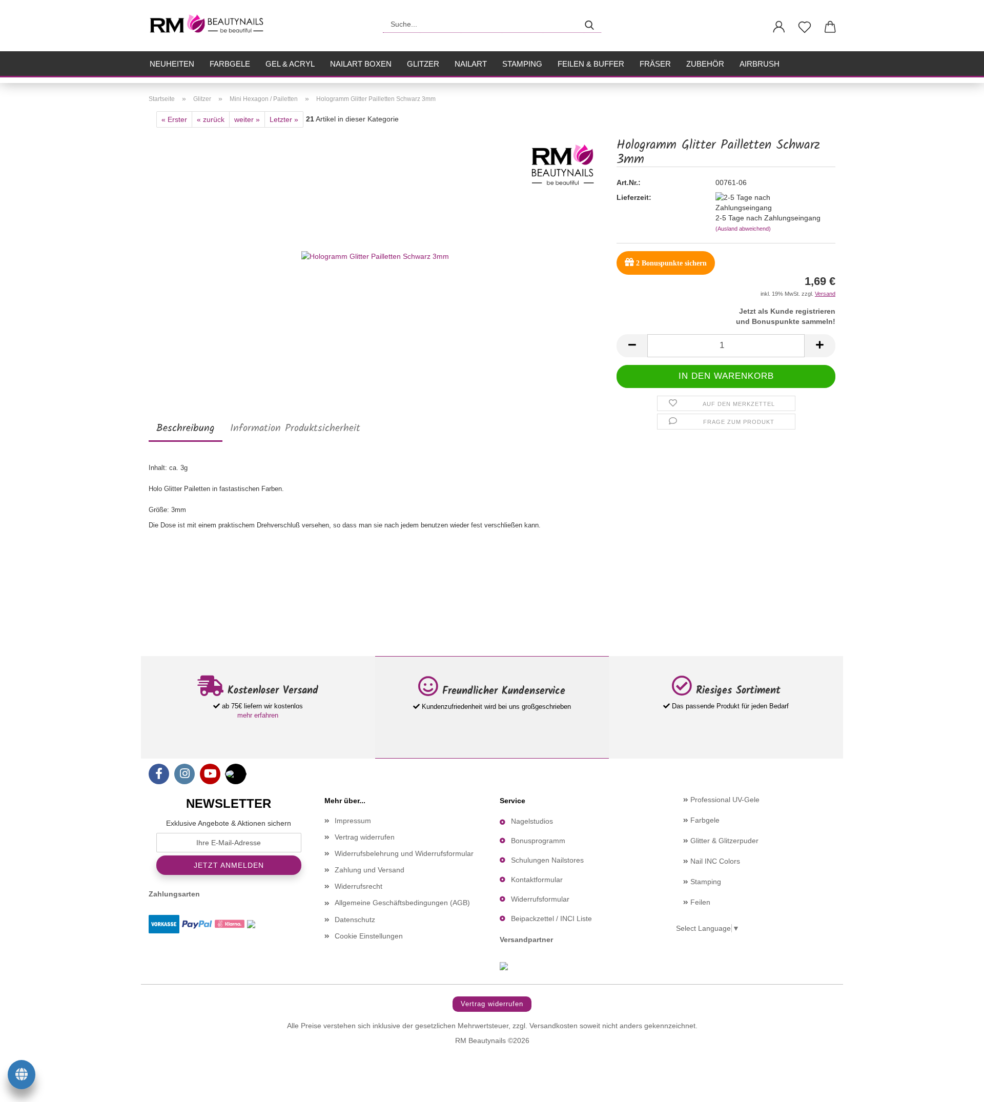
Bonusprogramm (538, 840)
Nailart (471, 63)
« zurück (210, 119)
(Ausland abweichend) (743, 229)
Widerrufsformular (540, 899)
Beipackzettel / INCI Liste (551, 918)
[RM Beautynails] (211, 25)
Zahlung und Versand (369, 870)
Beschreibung (185, 428)
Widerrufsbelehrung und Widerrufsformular (404, 853)
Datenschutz (355, 919)
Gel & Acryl (290, 63)
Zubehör (705, 63)
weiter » (247, 119)
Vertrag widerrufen (365, 837)
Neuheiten (172, 63)
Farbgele (230, 63)
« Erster (174, 119)
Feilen (699, 902)
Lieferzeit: (634, 197)
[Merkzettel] (804, 27)
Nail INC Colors (714, 861)
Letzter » (284, 119)
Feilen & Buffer (591, 63)
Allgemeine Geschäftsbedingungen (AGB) (402, 903)
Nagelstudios (532, 821)
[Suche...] (589, 24)
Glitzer (423, 63)
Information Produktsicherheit (295, 428)
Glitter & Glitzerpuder (723, 840)
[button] (779, 27)
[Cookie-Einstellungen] (21, 1076)
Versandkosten (553, 1026)
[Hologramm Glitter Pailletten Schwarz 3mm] (375, 255)
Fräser (655, 63)
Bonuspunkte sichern (671, 263)
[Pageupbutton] (955, 1086)
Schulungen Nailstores (547, 860)
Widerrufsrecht (358, 886)
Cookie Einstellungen (369, 936)
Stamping (522, 63)
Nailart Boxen (361, 63)
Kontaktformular (537, 879)
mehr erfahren (257, 715)
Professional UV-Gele (724, 799)
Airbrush (760, 63)
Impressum (353, 821)
